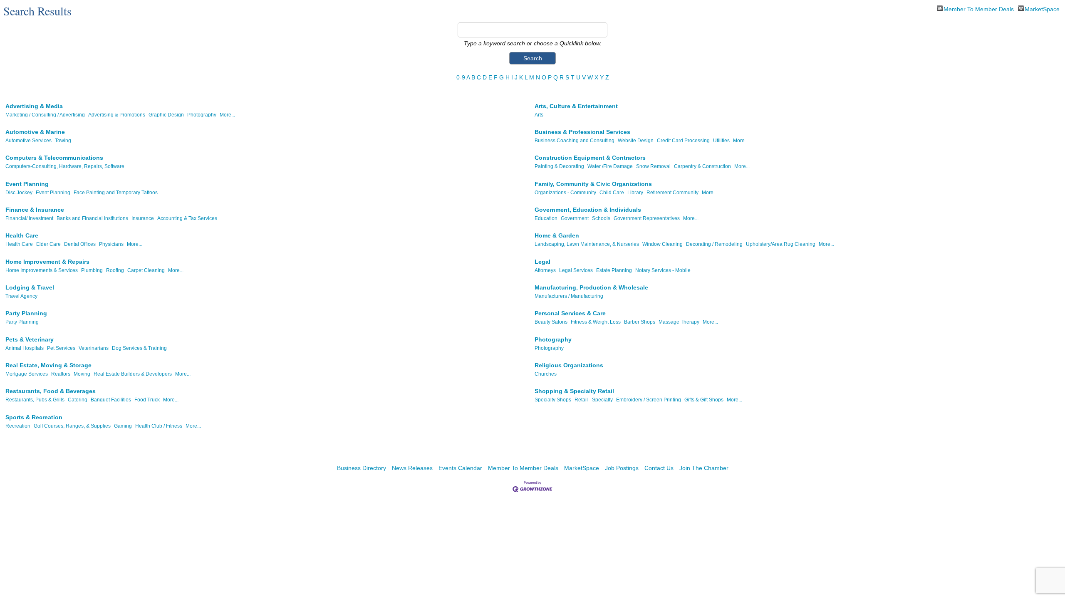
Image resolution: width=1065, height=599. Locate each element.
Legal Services (576, 270)
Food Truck (147, 400)
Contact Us (659, 468)
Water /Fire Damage (610, 166)
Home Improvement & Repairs (47, 261)
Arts (539, 115)
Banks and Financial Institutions (92, 218)
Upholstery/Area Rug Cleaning (780, 244)
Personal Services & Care (570, 313)
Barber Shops (639, 322)
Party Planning (26, 313)
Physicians (111, 244)
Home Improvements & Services (41, 270)
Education (546, 218)
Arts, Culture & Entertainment (576, 106)
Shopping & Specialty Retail (574, 391)
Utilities (721, 141)
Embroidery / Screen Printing (648, 400)
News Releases (412, 468)
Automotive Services (28, 141)
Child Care (611, 193)
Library (635, 193)
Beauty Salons (551, 322)
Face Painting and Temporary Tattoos (116, 193)
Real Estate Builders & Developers (133, 374)
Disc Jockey (18, 193)
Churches (546, 374)
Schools (601, 218)
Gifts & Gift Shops (703, 400)
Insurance (142, 218)
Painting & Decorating (559, 166)
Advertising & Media (34, 106)
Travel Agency (21, 296)
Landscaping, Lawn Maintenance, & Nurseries (587, 244)
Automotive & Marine (35, 132)
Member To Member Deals (979, 8)
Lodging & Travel (29, 287)
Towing (63, 141)
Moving (82, 374)
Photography (201, 115)
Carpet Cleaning (146, 270)
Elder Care (48, 244)
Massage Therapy (679, 322)
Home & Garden (557, 235)
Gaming (123, 426)
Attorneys (545, 270)
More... (227, 115)
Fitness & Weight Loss (596, 322)
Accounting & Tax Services (187, 218)
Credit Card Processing (683, 141)
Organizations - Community (565, 193)
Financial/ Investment (29, 218)
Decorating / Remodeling (714, 244)
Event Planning (27, 184)
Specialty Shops (553, 400)
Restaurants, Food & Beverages (50, 391)
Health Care (21, 235)
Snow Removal (653, 166)
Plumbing (92, 270)
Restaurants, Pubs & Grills (34, 400)
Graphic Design (166, 115)
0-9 (460, 77)
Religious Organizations (569, 365)
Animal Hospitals (24, 348)
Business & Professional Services (582, 132)
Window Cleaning (662, 244)
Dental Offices (80, 244)
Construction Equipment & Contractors (590, 157)
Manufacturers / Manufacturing (569, 296)
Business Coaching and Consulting (574, 141)
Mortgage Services (26, 374)
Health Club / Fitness (158, 426)
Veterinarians (94, 348)
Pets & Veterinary (29, 339)
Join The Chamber (703, 468)
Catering (77, 400)
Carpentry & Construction (702, 166)
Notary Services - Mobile (663, 270)
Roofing (115, 270)
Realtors (60, 374)
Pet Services (61, 348)
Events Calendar (460, 468)
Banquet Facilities (111, 400)
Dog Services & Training (139, 348)
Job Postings (622, 468)
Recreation (17, 426)
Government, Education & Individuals (588, 209)
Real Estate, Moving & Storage (48, 365)
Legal (542, 261)
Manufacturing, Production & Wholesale (591, 287)
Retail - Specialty (594, 400)
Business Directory (361, 468)
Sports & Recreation (33, 417)
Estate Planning (614, 270)
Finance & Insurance (34, 209)
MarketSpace (1042, 8)
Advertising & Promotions (116, 115)
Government (575, 218)
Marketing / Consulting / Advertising (45, 115)
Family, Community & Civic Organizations (593, 184)
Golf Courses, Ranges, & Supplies (72, 426)
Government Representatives (647, 218)
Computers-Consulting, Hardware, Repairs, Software (64, 166)
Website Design (636, 141)
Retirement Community (672, 193)
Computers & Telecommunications (54, 157)
